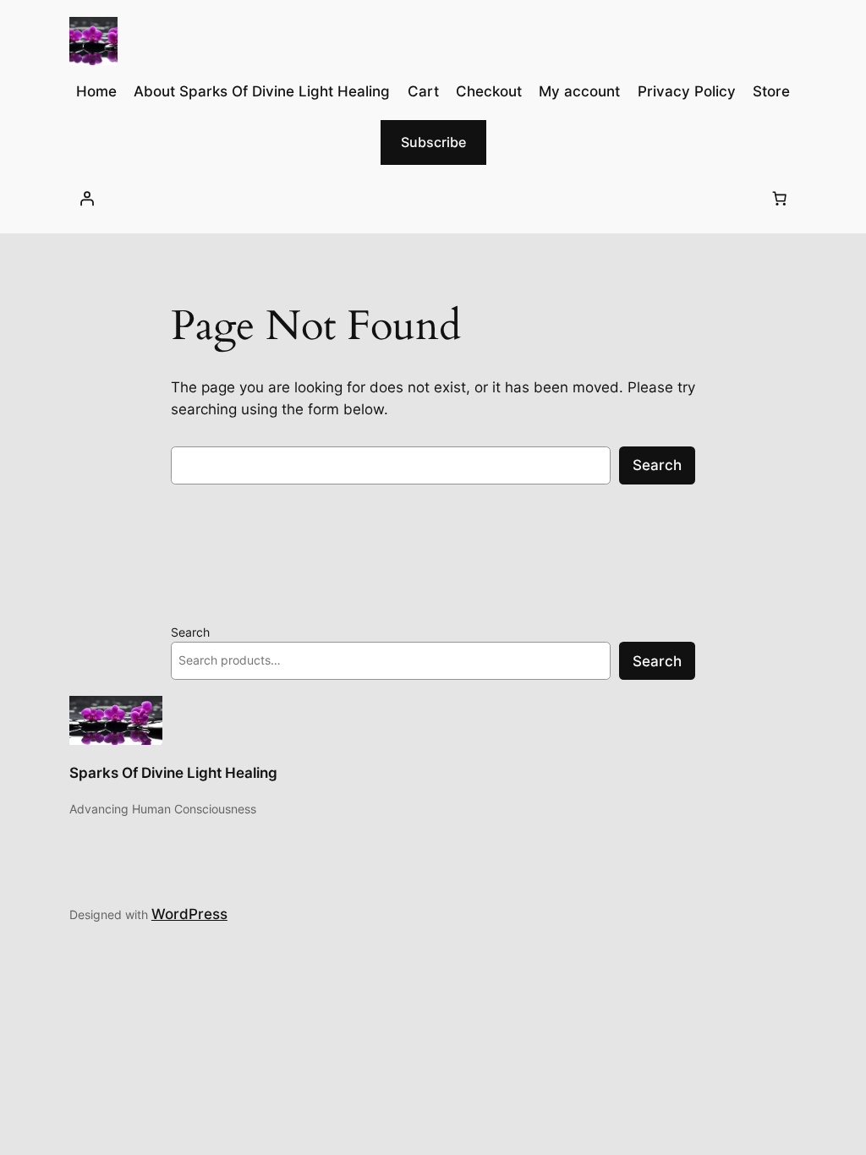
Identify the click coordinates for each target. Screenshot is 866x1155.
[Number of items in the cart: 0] (779, 198)
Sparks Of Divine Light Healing (173, 772)
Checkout (489, 91)
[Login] (87, 198)
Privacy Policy (687, 91)
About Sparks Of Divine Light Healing (262, 91)
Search (657, 465)
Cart (423, 91)
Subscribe (433, 142)
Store (771, 91)
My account (579, 91)
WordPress (189, 914)
